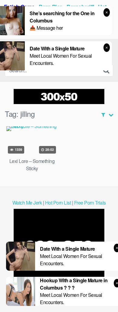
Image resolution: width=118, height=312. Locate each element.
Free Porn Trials (90, 202)
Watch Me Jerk (27, 202)
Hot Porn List (58, 202)
